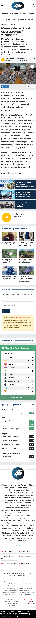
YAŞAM (14, 576)
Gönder (6, 311)
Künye (16, 601)
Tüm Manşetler (26, 556)
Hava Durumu (8, 551)
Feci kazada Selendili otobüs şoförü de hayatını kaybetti (26, 243)
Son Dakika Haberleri (10, 563)
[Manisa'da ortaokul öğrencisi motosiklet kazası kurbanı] (9, 270)
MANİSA (5, 14)
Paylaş (6, 86)
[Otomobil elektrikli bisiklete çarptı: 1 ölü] (9, 236)
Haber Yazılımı (29, 600)
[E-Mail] (14, 220)
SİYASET (23, 14)
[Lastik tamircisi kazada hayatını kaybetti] (9, 253)
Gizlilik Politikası (11, 600)
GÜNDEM (14, 14)
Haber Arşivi (25, 563)
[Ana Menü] (2, 5)
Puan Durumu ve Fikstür (7, 557)
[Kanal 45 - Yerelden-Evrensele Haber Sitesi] (18, 5)
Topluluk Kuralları (11, 603)
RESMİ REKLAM (23, 576)
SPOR (9, 576)
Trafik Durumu (25, 551)
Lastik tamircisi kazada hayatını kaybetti (7, 261)
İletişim (7, 601)
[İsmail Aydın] (6, 217)
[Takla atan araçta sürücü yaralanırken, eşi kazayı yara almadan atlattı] (26, 270)
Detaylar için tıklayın (18, 397)
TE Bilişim (29, 601)
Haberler (4, 24)
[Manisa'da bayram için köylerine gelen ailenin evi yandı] (26, 253)
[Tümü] (33, 340)
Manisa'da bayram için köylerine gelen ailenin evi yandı (26, 261)
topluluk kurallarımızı (20, 317)
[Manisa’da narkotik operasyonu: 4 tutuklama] (18, 73)
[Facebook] (18, 545)
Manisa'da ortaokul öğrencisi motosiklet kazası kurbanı (9, 278)
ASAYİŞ (31, 14)
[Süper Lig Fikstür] (33, 405)
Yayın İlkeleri (12, 605)
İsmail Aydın (17, 216)
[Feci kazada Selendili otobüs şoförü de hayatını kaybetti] (26, 236)
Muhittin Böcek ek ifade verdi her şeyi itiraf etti (18, 19)
